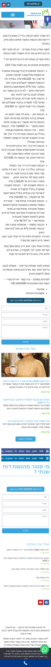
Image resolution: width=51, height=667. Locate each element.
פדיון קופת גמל (42, 577)
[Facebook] (8, 5)
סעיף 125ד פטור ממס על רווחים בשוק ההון (29, 421)
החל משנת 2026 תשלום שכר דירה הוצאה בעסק (26, 381)
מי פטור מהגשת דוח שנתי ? (26, 469)
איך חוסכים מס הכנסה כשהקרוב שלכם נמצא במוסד (26, 586)
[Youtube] (4, 5)
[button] (47, 19)
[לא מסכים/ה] (47, 657)
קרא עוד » (45, 392)
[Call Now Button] (25, 663)
